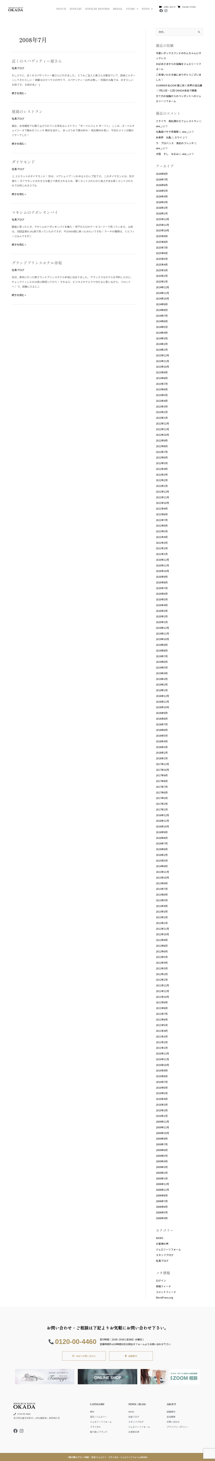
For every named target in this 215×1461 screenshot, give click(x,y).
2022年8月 (162, 446)
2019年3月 (162, 679)
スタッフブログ (165, 1255)
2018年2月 (162, 752)
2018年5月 (162, 735)
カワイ (178, 137)
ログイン (161, 1280)
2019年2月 (162, 684)
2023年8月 (162, 378)
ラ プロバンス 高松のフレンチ (175, 143)
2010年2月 (162, 1110)
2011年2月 (162, 1042)
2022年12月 (162, 423)
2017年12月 (162, 764)
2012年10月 (162, 934)
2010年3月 (162, 1104)
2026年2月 (162, 207)
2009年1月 (162, 1178)
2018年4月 (162, 741)
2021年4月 (162, 537)
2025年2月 (162, 276)
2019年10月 (162, 639)
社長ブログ (18, 68)
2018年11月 (162, 701)
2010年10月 (162, 1065)
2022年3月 (162, 474)
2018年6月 (162, 730)
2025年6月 (162, 253)
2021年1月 (162, 554)
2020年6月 (162, 593)
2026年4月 (162, 196)
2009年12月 (162, 1121)
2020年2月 (162, 616)
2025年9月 (162, 236)
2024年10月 (162, 298)
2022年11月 (162, 429)
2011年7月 (162, 1013)
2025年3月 (162, 270)
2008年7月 (162, 1201)
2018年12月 (162, 696)
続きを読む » (19, 93)
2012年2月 (162, 974)
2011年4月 (162, 1030)
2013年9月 (162, 883)
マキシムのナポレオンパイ (35, 212)
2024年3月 (162, 338)
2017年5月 (162, 798)
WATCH (61, 8)
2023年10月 (162, 366)
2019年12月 (162, 628)
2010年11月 (162, 1059)
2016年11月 (162, 820)
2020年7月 (162, 588)
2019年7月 (162, 656)
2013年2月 (162, 917)
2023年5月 (162, 395)
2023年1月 (162, 417)
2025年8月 (162, 242)
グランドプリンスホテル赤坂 (37, 263)
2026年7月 (162, 179)
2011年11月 (162, 991)
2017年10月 (162, 769)
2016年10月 (162, 826)
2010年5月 (162, 1093)
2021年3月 (162, 542)
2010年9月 (162, 1070)
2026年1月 (162, 213)
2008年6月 (162, 1206)
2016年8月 (162, 838)
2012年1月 (162, 979)
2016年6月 (162, 849)
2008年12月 (162, 1184)
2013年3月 (162, 911)
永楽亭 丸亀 (163, 137)
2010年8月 (162, 1076)
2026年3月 (162, 202)
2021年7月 (162, 520)
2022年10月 (162, 434)
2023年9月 (162, 372)
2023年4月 (162, 400)
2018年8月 (162, 718)
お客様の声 (162, 1243)
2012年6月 (162, 951)
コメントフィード (166, 1292)
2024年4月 (162, 332)
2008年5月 (162, 1212)
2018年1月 (162, 758)
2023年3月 (162, 406)
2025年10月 (162, 230)
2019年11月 (162, 633)
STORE (130, 8)
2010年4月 (162, 1099)
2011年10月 (162, 996)
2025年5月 (162, 259)
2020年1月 (162, 622)
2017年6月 (162, 792)
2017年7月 (162, 786)
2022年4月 (162, 469)
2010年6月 (162, 1087)
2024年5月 (162, 327)
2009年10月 (162, 1133)
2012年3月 (162, 968)
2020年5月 (162, 599)
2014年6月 (162, 866)
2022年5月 (162, 463)
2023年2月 (162, 412)
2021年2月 (162, 548)
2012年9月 (162, 940)
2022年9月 (162, 440)
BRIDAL (118, 8)
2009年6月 (162, 1150)
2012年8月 (162, 945)
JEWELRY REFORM (97, 8)
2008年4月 (162, 1218)
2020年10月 (162, 571)
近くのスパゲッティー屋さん (37, 61)
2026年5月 (162, 190)
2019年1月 (162, 690)
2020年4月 (162, 605)
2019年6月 (162, 661)
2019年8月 (162, 650)
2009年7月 (162, 1144)
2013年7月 (162, 889)
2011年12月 (162, 985)
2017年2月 (162, 803)
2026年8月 (162, 173)
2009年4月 (162, 1161)
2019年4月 (162, 673)
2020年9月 (162, 576)
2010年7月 (162, 1082)
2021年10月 (162, 503)
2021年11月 (162, 497)
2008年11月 (162, 1189)
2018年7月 (162, 724)
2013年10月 (162, 877)
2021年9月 (162, 508)
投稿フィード (163, 1286)
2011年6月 (162, 1019)
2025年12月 (162, 219)
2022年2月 (162, 480)
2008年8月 (162, 1195)
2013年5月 (162, 900)
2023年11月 (162, 361)
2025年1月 (162, 281)
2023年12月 (162, 355)
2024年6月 (162, 321)
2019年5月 (162, 667)
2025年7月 (162, 247)
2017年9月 (162, 775)
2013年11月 (162, 872)
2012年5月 (162, 957)
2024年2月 (162, 344)
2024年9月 (162, 304)
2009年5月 (162, 1155)
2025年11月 (162, 225)
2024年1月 (162, 349)
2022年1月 (162, 486)
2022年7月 (162, 452)
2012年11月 (162, 928)
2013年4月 (162, 906)
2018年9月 (162, 713)
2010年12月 (162, 1053)
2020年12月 (162, 559)
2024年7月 (162, 315)
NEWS (145, 8)
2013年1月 (162, 923)
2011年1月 (162, 1047)
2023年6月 (162, 389)
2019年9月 (162, 644)
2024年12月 (162, 287)
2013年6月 (162, 894)
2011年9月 (162, 1002)
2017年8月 (162, 781)
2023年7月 (162, 383)
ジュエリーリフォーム (168, 1249)
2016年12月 (162, 815)
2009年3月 (162, 1167)
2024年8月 (162, 310)
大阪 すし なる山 (167, 154)
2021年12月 (162, 491)
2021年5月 (162, 531)
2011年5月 (162, 1025)
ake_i (159, 126)
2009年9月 (162, 1138)
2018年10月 (162, 707)
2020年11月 (162, 565)
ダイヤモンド (23, 162)
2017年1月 (162, 809)
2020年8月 (162, 582)
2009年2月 (162, 1172)
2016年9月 (162, 832)
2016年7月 (162, 843)
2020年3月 (162, 611)
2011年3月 (162, 1036)
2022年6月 (162, 457)
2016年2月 (162, 855)
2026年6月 (162, 185)
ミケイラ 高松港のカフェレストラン (177, 121)
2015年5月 (162, 860)
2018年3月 (162, 747)
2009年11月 (162, 1127)
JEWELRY (76, 8)
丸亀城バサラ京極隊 (167, 131)
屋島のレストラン (27, 111)
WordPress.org (164, 1297)
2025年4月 (162, 264)
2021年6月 (162, 525)
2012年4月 (162, 962)
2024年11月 (162, 293)
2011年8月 (162, 1008)
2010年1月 (162, 1116)
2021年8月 (162, 514)
